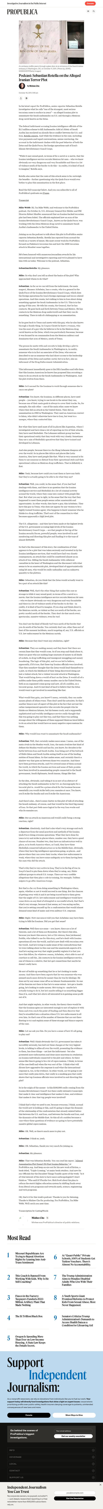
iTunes (46, 192)
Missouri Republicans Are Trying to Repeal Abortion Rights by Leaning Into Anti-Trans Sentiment (30, 1258)
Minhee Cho (34, 86)
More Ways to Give (74, 1415)
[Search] (94, 11)
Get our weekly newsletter (73, 1436)
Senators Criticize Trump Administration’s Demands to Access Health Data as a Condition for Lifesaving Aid (78, 1321)
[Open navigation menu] (88, 11)
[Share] (21, 98)
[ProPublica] (22, 11)
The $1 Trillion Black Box (29, 1316)
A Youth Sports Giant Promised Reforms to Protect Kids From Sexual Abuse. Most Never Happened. (78, 1301)
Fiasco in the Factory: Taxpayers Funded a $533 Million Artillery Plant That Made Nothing (30, 1301)
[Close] (100, 1484)
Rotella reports (31, 135)
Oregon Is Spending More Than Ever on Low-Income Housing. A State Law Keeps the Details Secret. (30, 1341)
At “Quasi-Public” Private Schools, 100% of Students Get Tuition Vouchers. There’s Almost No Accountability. (78, 1260)
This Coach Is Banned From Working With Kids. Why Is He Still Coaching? (32, 1278)
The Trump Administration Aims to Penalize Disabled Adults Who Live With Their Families (77, 1280)
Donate (90, 3)
